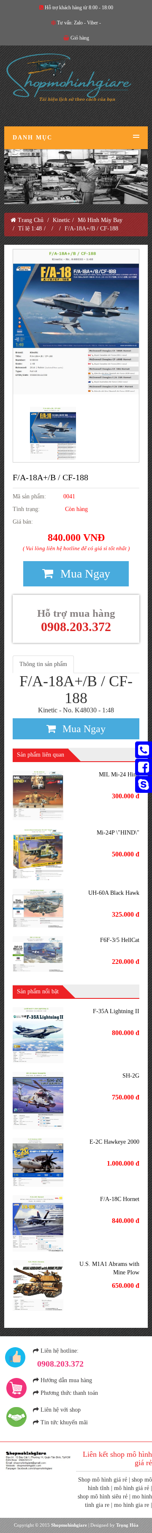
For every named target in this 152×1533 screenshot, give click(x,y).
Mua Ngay (83, 573)
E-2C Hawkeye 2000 (114, 1142)
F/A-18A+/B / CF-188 (50, 477)
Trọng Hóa (127, 1525)
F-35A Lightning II (116, 1011)
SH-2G (130, 1076)
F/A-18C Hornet (119, 1199)
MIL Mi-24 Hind (119, 774)
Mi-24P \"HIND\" (118, 832)
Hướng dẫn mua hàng (66, 1380)
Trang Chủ (29, 220)
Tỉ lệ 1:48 (30, 228)
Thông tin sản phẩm (43, 664)
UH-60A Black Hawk (113, 893)
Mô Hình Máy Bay (100, 220)
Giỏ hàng (80, 38)
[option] (76, 321)
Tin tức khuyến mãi (64, 1422)
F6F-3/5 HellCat (119, 940)
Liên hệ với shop (61, 1410)
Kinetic (61, 220)
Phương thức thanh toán (69, 1393)
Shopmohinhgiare (69, 1525)
